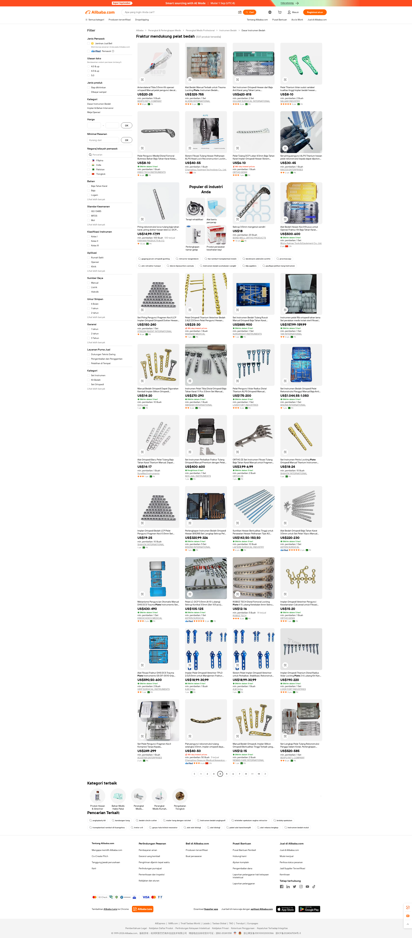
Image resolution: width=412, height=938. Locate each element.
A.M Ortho (190, 689)
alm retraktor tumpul (151, 266)
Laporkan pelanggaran (244, 883)
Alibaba (139, 30)
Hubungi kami (239, 856)
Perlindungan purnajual (150, 868)
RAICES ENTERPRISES (291, 169)
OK (126, 125)
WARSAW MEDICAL (195, 334)
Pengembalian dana (242, 868)
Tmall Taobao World (190, 923)
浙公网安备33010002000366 (258, 933)
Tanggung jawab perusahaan (106, 862)
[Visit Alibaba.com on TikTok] (314, 886)
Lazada (206, 923)
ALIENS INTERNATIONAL (197, 101)
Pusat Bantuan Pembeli (244, 850)
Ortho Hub (142, 405)
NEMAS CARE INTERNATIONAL (248, 760)
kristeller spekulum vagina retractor (251, 820)
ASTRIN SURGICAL (290, 547)
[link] (408, 907)
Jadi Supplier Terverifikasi (292, 868)
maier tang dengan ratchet (178, 820)
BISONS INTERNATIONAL (293, 405)
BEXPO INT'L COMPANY (149, 101)
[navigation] (109, 402)
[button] (240, 12)
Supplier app (211, 909)
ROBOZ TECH (239, 615)
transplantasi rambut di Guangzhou (109, 827)
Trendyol (240, 923)
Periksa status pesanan (291, 862)
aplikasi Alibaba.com (262, 909)
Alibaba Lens (110, 909)
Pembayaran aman (148, 850)
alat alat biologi (194, 827)
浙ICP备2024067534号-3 (288, 933)
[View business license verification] (235, 933)
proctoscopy (285, 259)
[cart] (280, 12)
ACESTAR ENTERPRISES (149, 757)
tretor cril (138, 827)
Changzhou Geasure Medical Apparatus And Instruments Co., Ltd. (206, 760)
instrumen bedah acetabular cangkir (219, 266)
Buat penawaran (194, 856)
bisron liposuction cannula (182, 266)
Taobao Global (219, 923)
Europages (252, 923)
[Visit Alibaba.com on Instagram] (301, 886)
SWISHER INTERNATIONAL (198, 405)
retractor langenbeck (188, 259)
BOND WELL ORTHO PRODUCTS (249, 237)
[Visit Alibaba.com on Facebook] (282, 886)
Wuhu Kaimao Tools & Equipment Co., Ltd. (301, 243)
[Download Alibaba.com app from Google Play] (309, 909)
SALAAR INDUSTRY (290, 101)
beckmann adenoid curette (258, 259)
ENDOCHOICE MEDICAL (149, 618)
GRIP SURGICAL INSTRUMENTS (153, 689)
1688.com (173, 923)
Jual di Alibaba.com (289, 850)
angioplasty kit (99, 820)
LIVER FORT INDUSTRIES (245, 405)
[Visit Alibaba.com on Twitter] (294, 886)
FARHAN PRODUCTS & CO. (150, 240)
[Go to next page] (265, 774)
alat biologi (215, 827)
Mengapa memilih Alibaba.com (107, 850)
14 (259, 774)
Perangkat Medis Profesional (200, 30)
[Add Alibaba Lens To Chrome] (142, 909)
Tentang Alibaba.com (103, 843)
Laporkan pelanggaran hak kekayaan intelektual (251, 876)
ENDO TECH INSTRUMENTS (151, 172)
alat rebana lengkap (269, 827)
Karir (94, 868)
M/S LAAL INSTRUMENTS (198, 476)
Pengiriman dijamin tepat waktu (154, 862)
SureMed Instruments (148, 473)
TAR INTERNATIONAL (291, 334)
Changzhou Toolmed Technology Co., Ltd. (205, 169)
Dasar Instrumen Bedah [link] (253, 30)
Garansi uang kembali (149, 856)
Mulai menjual (286, 856)
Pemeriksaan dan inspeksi (151, 874)
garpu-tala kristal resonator (165, 827)
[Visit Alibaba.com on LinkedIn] (288, 886)
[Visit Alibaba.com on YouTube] (307, 886)
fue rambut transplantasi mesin (222, 259)
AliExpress (160, 923)
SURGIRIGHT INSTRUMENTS (247, 334)
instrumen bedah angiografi (212, 820)
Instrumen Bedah (228, 30)
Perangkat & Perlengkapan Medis (164, 30)
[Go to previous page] (194, 774)
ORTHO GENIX (240, 172)
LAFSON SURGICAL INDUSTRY (248, 547)
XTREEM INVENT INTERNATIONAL (154, 331)
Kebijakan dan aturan (149, 880)
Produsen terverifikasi (197, 850)
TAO (231, 923)
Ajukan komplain (241, 862)
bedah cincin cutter (148, 820)
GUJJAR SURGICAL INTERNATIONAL (251, 101)
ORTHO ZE (238, 476)
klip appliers (251, 266)
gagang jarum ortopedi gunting (155, 259)
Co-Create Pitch (100, 856)
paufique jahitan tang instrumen (280, 266)
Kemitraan (285, 874)
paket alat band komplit (240, 827)
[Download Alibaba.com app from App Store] (285, 909)
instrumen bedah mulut (298, 827)
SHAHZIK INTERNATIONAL (293, 473)
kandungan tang (122, 820)
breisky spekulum (284, 820)
